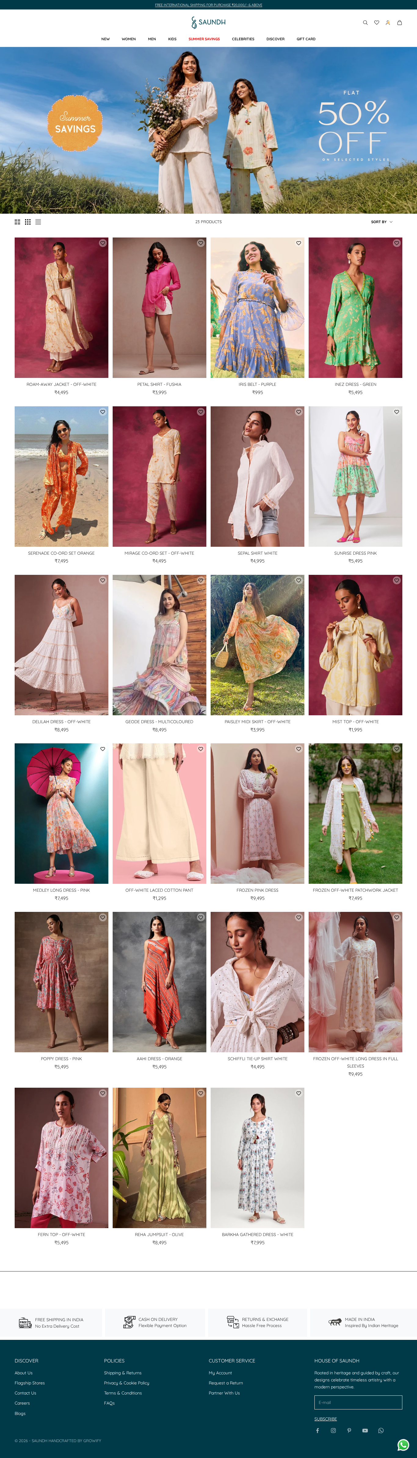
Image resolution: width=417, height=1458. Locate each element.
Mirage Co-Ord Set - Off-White (159, 553)
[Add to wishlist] (103, 243)
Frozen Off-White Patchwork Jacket (355, 890)
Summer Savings (204, 39)
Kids (172, 39)
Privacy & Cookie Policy (126, 1383)
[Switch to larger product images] (17, 222)
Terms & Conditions (123, 1393)
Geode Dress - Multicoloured (159, 721)
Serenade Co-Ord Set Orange (61, 553)
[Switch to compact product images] (38, 222)
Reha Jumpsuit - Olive (159, 1234)
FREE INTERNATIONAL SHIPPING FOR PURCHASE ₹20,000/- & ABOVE (208, 5)
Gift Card (306, 39)
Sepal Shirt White (257, 553)
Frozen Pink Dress (257, 890)
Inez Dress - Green (355, 384)
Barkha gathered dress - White (257, 1234)
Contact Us (25, 1393)
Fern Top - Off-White (61, 1234)
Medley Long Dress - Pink (61, 890)
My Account (220, 1373)
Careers (22, 1403)
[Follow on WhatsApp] (381, 1430)
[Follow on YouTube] (365, 1430)
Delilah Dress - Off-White (61, 721)
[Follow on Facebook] (317, 1430)
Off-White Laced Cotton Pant (159, 890)
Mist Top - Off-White (355, 721)
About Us (24, 1373)
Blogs (20, 1413)
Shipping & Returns (123, 1373)
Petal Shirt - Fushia (159, 384)
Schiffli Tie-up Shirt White (258, 1058)
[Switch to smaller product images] (28, 222)
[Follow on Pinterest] (349, 1430)
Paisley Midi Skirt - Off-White (258, 721)
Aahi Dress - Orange (159, 1058)
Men (152, 39)
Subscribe (325, 1419)
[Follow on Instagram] (333, 1430)
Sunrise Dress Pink (355, 553)
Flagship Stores (30, 1383)
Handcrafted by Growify (75, 1440)
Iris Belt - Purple (257, 384)
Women (129, 39)
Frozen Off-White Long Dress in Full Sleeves (355, 1062)
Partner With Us (224, 1393)
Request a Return (226, 1383)
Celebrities (243, 39)
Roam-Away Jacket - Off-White (61, 384)
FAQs (109, 1403)
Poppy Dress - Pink (61, 1058)
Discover (276, 39)
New (105, 39)
